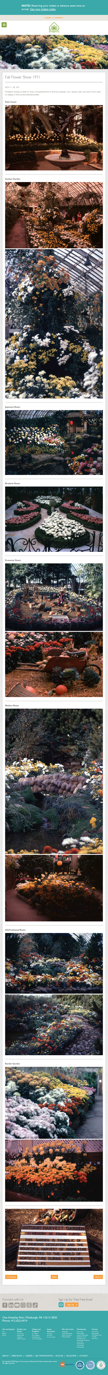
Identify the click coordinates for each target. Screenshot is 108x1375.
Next (97, 1277)
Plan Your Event (68, 1329)
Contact (83, 1356)
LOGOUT (59, 18)
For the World (51, 1337)
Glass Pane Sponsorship (95, 1332)
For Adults (35, 1334)
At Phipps (49, 1334)
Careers (28, 1356)
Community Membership (80, 1346)
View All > (95, 1338)
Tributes (94, 1337)
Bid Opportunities (44, 1356)
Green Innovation (51, 1330)
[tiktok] (35, 1305)
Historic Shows (21, 1339)
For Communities (37, 1339)
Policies (59, 1356)
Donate (95, 1329)
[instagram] (23, 1305)
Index (54, 1277)
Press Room (17, 1356)
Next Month (20, 1335)
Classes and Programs (36, 1330)
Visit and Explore (8, 1329)
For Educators (36, 1337)
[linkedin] (10, 1305)
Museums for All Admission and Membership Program (83, 1338)
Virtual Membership (82, 1335)
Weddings (65, 1332)
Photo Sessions (66, 1337)
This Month (20, 1334)
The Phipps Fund (96, 1335)
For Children (35, 1335)
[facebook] (4, 1305)
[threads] (29, 1305)
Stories (4, 1335)
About (5, 1356)
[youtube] (16, 1305)
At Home (49, 1335)
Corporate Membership (80, 1343)
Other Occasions (67, 1335)
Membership (81, 1329)
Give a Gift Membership (80, 1332)
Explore (4, 1333)
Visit (3, 1332)
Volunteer (71, 1356)
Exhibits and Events (21, 1330)
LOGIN (48, 18)
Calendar (19, 1337)
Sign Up (70, 1304)
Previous (12, 1277)
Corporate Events (67, 1333)
